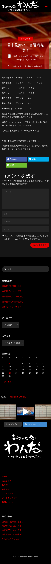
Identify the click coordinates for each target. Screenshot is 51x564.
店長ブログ (6, 481)
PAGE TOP (47, 544)
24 (10, 373)
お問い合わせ (7, 502)
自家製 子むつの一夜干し (13, 286)
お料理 (5, 485)
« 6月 (4, 382)
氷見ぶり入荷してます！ (12, 307)
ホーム (5, 477)
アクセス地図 (7, 494)
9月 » (10, 382)
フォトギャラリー (9, 498)
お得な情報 (25, 38)
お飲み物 (6, 489)
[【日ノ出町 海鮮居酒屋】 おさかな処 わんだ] (21, 6)
